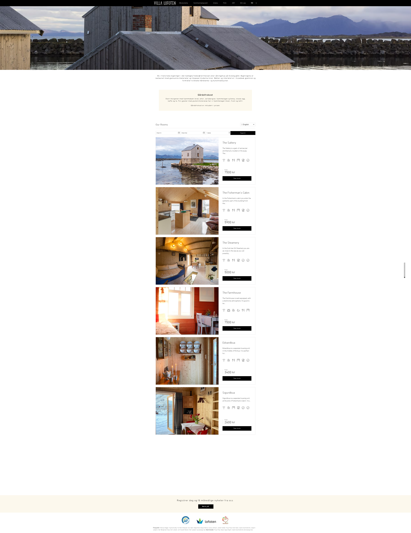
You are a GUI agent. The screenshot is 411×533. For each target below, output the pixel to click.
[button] (183, 3)
